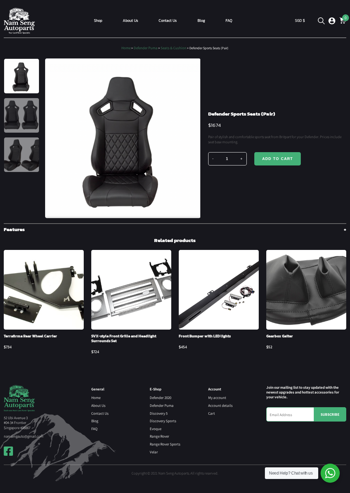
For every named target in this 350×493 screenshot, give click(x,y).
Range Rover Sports (165, 444)
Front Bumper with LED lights (205, 336)
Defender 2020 (160, 397)
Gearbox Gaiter (279, 336)
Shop (98, 20)
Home (126, 47)
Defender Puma (146, 47)
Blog (201, 20)
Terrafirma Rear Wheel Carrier (30, 336)
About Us (130, 20)
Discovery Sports (163, 420)
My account (217, 397)
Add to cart (277, 159)
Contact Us (168, 20)
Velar (154, 451)
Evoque (155, 428)
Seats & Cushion (173, 47)
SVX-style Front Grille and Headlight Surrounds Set (123, 338)
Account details (220, 405)
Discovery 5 (158, 413)
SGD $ (300, 20)
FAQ (229, 20)
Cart (211, 413)
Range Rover (159, 436)
